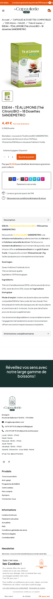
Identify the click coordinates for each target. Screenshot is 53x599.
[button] (49, 10)
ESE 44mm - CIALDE (15, 23)
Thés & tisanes (35, 23)
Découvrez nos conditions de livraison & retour (26, 198)
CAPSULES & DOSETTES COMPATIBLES (32, 19)
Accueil (5, 19)
